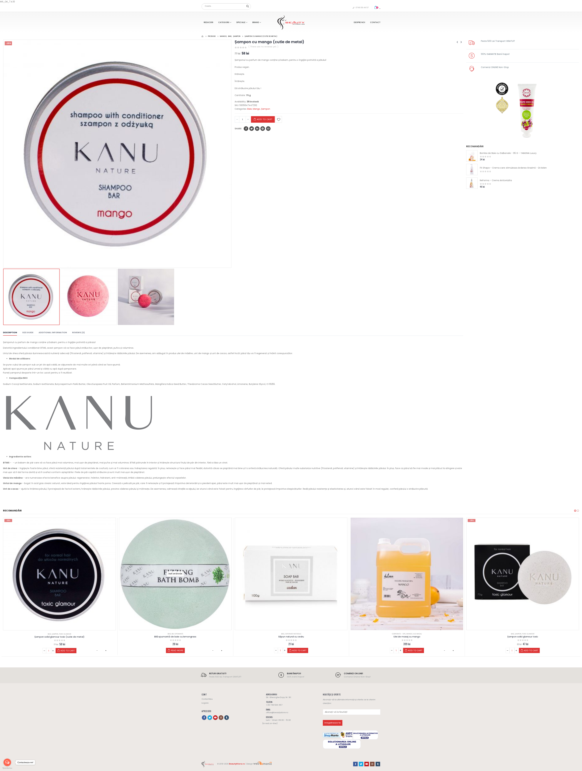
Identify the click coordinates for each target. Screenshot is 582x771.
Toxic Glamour (412, 634)
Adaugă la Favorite (278, 119)
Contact (375, 22)
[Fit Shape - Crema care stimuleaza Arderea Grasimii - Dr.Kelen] (472, 169)
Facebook (246, 128)
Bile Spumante (61, 634)
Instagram (221, 717)
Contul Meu (207, 698)
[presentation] (4, 153)
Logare (205, 702)
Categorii (223, 22)
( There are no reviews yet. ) (263, 46)
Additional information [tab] (53, 332)
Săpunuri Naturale (177, 634)
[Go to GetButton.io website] (7, 768)
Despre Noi (359, 22)
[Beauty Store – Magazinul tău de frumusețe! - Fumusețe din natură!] (291, 22)
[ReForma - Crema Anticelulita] (472, 183)
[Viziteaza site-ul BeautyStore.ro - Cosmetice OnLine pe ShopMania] (331, 734)
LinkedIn (257, 128)
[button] (575, 510)
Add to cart (265, 119)
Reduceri (208, 22)
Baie (249, 108)
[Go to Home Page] (203, 36)
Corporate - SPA (283, 634)
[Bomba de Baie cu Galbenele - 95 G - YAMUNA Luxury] (472, 156)
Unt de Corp (530, 634)
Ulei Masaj (301, 634)
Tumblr (226, 717)
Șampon (265, 108)
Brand (255, 22)
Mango (256, 108)
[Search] (248, 6)
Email (268, 128)
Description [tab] (10, 332)
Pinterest (262, 128)
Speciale (240, 22)
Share (238, 128)
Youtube (215, 717)
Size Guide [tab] (27, 332)
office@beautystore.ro (277, 712)
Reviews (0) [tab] (78, 332)
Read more (61, 650)
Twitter (251, 128)
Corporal (514, 634)
